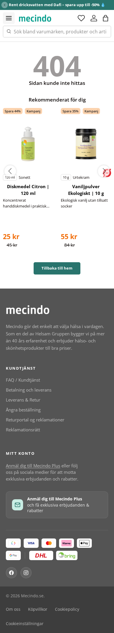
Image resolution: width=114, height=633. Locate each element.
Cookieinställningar (25, 623)
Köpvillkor (37, 609)
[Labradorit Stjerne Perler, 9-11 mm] (28, 144)
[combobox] (57, 31)
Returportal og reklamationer (35, 419)
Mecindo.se (32, 595)
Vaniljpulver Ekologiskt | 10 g (86, 189)
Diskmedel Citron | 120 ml (28, 189)
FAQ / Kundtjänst (23, 379)
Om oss (13, 609)
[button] (105, 18)
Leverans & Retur (23, 399)
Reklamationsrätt (23, 429)
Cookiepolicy (67, 609)
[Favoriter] (81, 18)
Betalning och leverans (28, 389)
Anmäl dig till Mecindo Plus (33, 466)
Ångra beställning (23, 409)
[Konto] (93, 18)
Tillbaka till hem (57, 268)
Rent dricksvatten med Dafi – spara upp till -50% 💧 (57, 4)
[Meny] (9, 18)
